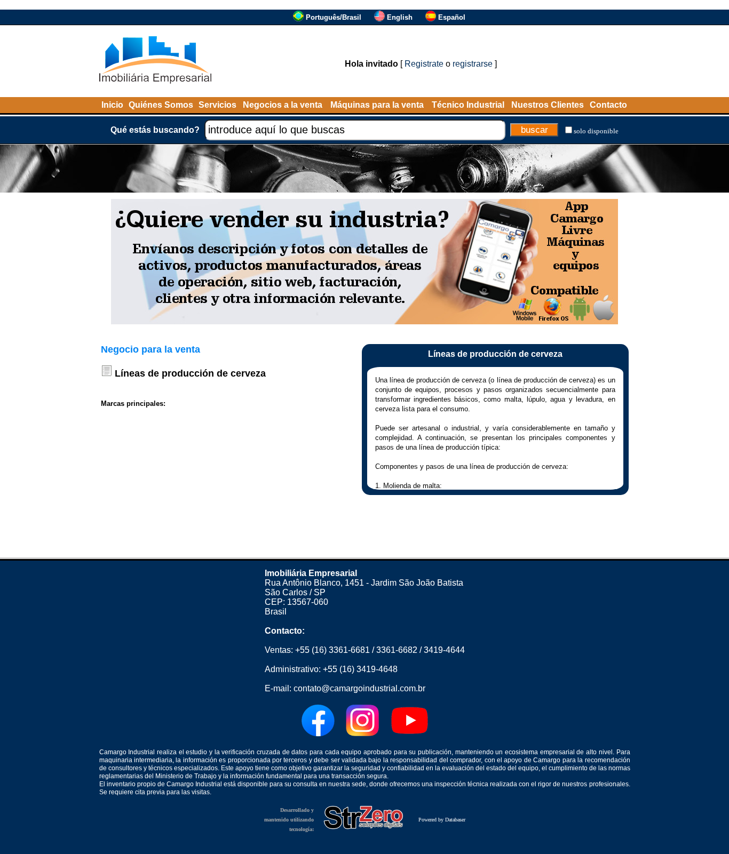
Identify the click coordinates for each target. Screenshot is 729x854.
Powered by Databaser (441, 820)
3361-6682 (396, 650)
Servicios (217, 104)
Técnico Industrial (468, 104)
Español (451, 17)
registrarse (473, 63)
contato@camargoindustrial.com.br (359, 688)
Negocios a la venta (282, 104)
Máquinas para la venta (377, 104)
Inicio (112, 104)
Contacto (608, 104)
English (400, 17)
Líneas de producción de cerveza (190, 373)
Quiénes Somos (161, 104)
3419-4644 (444, 650)
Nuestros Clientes (547, 104)
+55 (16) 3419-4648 (360, 669)
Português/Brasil (333, 17)
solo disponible (596, 131)
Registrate (424, 63)
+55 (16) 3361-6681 (332, 650)
